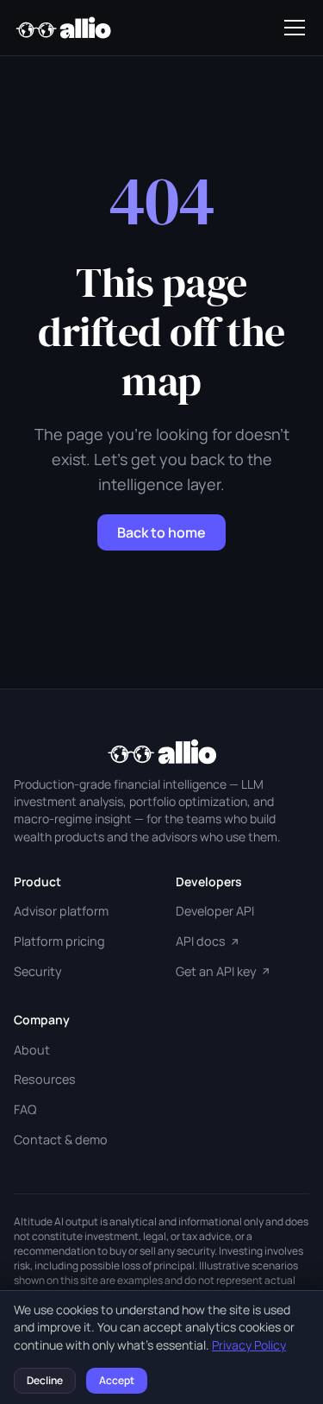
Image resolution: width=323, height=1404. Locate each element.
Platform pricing (59, 941)
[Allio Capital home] (63, 28)
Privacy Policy (249, 1345)
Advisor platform (61, 911)
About (32, 1050)
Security (38, 971)
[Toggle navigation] (294, 27)
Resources (45, 1079)
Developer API (215, 911)
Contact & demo (61, 1139)
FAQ (25, 1109)
